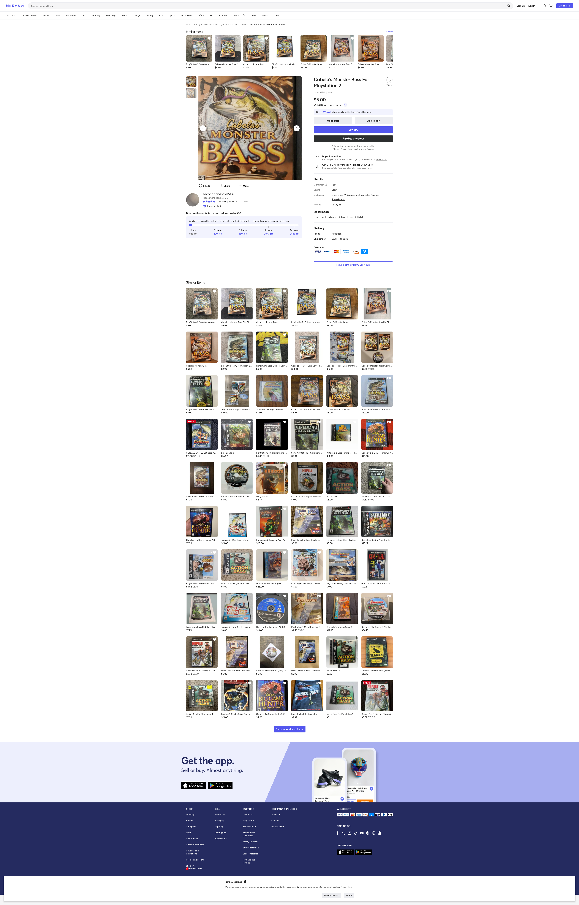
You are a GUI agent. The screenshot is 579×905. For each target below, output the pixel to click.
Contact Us (248, 814)
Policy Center (277, 826)
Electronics (207, 24)
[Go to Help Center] (326, 184)
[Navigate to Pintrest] (368, 833)
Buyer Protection (251, 847)
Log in (531, 5)
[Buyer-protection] (345, 105)
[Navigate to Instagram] (349, 833)
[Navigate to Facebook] (337, 833)
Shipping (219, 826)
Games (243, 24)
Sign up (521, 5)
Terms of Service (366, 149)
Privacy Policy (347, 886)
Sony (198, 24)
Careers (275, 820)
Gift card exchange (195, 844)
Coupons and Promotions (192, 852)
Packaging (219, 820)
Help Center (248, 820)
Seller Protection (250, 853)
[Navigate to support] (340, 814)
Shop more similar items (289, 729)
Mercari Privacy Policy (343, 149)
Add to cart (373, 120)
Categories (191, 826)
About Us (275, 814)
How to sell (220, 814)
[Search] (509, 6)
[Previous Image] (203, 128)
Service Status (249, 826)
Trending (190, 814)
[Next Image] (296, 128)
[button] (544, 6)
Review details (331, 895)
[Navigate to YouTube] (362, 833)
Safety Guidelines (251, 841)
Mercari (189, 24)
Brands (189, 820)
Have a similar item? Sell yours (353, 264)
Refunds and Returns (249, 861)
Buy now (353, 129)
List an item (565, 5)
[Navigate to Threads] (374, 833)
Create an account (195, 859)
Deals (188, 832)
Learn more (381, 159)
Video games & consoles (226, 24)
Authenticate (221, 838)
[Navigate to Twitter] (343, 833)
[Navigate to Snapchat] (380, 833)
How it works (192, 838)
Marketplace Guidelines (249, 834)
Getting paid (220, 832)
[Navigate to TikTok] (356, 833)
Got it (349, 895)
